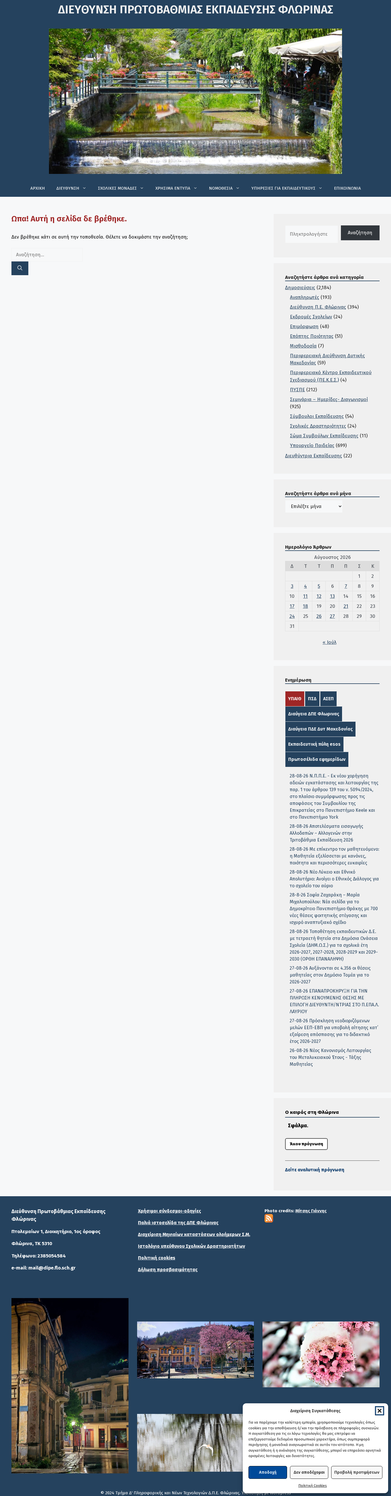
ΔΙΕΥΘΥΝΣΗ (67, 188)
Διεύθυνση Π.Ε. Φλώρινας (318, 307)
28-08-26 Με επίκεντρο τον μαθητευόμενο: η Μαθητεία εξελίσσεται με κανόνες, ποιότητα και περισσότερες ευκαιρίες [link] (334, 856)
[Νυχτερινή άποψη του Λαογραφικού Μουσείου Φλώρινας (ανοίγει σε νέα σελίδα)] (70, 1386)
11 (305, 596)
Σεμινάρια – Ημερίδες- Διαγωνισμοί (329, 399)
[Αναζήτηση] (19, 268)
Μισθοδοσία (303, 346)
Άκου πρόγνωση (306, 1143)
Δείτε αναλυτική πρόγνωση (314, 1169)
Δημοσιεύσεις (300, 288)
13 (332, 596)
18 (305, 606)
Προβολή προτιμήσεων (356, 1472)
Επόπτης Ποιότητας (311, 336)
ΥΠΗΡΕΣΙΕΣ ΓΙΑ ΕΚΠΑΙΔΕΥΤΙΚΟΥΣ (283, 188)
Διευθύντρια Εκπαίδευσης (313, 456)
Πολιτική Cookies (312, 1485)
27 (332, 616)
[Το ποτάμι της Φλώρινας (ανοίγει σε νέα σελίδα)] (195, 1350)
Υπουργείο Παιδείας (312, 446)
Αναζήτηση (360, 233)
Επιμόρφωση (304, 327)
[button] (379, 1411)
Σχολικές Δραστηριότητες (318, 426)
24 (292, 616)
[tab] (295, 699)
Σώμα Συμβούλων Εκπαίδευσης (324, 436)
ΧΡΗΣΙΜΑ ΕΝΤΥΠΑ (172, 188)
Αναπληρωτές (304, 297)
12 (319, 596)
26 (318, 616)
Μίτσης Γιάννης (311, 1210)
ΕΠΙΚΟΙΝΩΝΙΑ (347, 188)
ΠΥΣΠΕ (297, 390)
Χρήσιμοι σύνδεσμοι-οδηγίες (169, 1211)
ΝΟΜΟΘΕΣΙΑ (221, 188)
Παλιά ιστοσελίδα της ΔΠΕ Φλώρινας (178, 1222)
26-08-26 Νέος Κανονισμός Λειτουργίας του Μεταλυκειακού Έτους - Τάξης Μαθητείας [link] (330, 1057)
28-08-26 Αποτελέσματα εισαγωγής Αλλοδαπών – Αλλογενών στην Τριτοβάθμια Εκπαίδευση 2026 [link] (326, 833)
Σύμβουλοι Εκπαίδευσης (317, 416)
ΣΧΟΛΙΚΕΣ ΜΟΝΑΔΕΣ (117, 188)
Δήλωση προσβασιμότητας (168, 1269)
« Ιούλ (329, 642)
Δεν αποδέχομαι (309, 1472)
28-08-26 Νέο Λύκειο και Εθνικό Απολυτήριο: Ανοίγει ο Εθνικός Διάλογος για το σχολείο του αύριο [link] (334, 878)
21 (345, 606)
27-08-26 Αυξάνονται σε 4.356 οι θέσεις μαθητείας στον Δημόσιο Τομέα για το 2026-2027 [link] (330, 975)
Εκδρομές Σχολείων (311, 317)
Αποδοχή (268, 1472)
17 (292, 606)
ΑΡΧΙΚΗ (37, 188)
